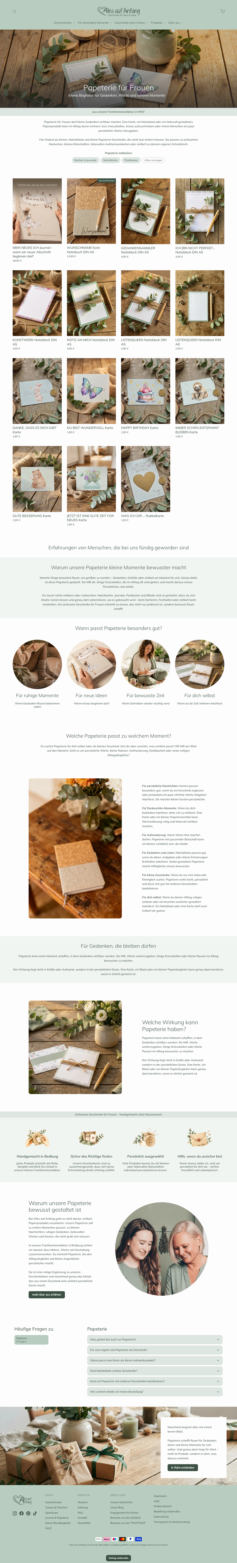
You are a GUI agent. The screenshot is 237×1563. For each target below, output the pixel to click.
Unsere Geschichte (121, 1502)
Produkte (157, 22)
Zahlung (83, 1507)
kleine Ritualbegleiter (58, 1523)
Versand (82, 1502)
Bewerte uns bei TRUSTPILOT (128, 1523)
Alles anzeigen (153, 160)
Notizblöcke (110, 160)
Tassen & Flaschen (56, 1507)
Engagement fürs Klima (124, 1512)
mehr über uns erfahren (46, 1294)
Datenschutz (161, 1516)
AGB (156, 1501)
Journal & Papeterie (57, 1517)
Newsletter (84, 1523)
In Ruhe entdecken (182, 1467)
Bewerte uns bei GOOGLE (125, 1517)
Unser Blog (117, 1507)
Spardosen (51, 1512)
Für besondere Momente (93, 22)
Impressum (160, 1496)
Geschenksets (63, 22)
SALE (48, 1528)
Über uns (174, 22)
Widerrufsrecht (163, 1506)
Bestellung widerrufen (167, 1511)
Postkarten (131, 160)
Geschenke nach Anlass (130, 22)
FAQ (80, 1512)
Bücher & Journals (86, 160)
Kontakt (82, 1517)
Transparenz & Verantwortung (172, 1521)
